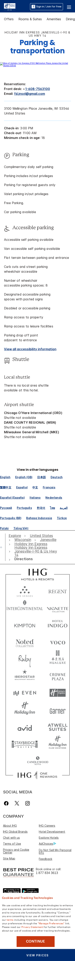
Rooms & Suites (30, 19)
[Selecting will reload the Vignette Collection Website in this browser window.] (57, 607)
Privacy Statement (32, 927)
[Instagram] (27, 803)
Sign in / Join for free (48, 6)
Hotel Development (52, 831)
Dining (70, 19)
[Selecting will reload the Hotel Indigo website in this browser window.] (57, 624)
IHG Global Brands (15, 831)
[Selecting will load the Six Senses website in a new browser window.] (25, 590)
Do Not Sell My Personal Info (55, 851)
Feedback (45, 859)
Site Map (9, 858)
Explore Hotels (49, 837)
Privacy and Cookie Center (16, 851)
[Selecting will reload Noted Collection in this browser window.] (25, 641)
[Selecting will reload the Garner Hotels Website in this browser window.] (57, 709)
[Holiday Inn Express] (9, 6)
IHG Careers (47, 825)
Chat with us (11, 837)
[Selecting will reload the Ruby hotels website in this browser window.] (25, 658)
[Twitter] (17, 803)
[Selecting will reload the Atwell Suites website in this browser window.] (57, 726)
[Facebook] (7, 803)
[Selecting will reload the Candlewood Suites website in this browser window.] (37, 761)
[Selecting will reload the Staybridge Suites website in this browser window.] (25, 743)
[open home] (2, 547)
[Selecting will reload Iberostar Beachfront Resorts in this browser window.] (25, 675)
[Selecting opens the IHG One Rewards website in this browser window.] (37, 775)
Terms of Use (12, 843)
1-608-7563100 (37, 89)
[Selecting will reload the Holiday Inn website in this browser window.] (25, 709)
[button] (69, 6)
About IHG (10, 825)
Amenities (54, 19)
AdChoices (46, 843)
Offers (9, 19)
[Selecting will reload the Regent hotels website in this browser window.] (57, 590)
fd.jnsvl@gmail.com (29, 94)
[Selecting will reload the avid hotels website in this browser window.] (25, 726)
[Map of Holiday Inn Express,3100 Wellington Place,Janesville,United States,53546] (37, 65)
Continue (35, 941)
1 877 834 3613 (47, 873)
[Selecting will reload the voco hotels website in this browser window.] (57, 641)
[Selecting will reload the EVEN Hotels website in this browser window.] (25, 692)
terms (10, 919)
